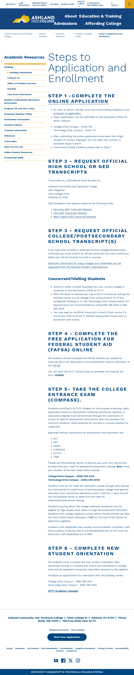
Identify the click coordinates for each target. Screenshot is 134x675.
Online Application (78, 101)
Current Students (43, 35)
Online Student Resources (18, 152)
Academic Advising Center (83, 35)
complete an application (67, 113)
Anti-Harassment (50, 648)
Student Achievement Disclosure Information (22, 101)
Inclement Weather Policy (18, 114)
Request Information (95, 4)
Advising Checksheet (21, 72)
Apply (114, 5)
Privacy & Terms (105, 648)
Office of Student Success (21, 83)
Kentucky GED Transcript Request (72, 209)
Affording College (103, 23)
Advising (8, 67)
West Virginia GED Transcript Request (74, 216)
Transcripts (10, 141)
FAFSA (56, 365)
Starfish (11, 89)
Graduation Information (17, 119)
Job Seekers (33, 648)
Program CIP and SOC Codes (19, 108)
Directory (68, 4)
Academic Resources (60, 35)
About (71, 16)
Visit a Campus (78, 630)
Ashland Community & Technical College (18, 35)
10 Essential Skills (13, 157)
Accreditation (66, 648)
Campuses (20, 648)
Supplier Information (85, 648)
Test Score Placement (19, 94)
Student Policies (13, 125)
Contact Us (13, 78)
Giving (54, 4)
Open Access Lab (13, 147)
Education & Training (100, 16)
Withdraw (9, 136)
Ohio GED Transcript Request (70, 213)
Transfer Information (15, 130)
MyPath (11, 4)
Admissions (65, 23)
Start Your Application (67, 637)
